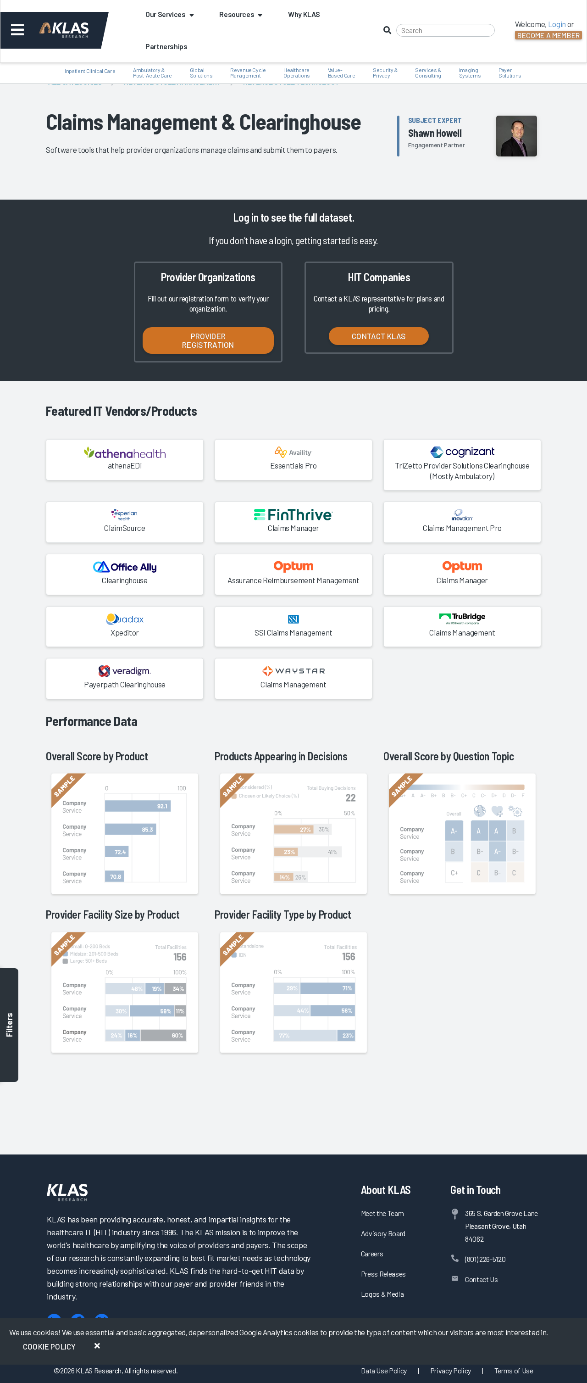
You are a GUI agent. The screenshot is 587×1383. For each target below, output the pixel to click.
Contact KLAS (379, 335)
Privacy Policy (450, 1370)
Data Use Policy (384, 1370)
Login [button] (557, 23)
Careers (372, 1253)
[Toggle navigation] (17, 30)
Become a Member (548, 35)
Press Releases (383, 1273)
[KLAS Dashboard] (76, 30)
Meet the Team (382, 1213)
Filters (9, 1025)
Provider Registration (208, 340)
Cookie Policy (49, 1346)
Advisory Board (383, 1233)
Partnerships (166, 46)
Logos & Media (382, 1293)
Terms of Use (513, 1370)
